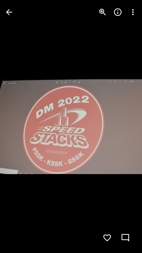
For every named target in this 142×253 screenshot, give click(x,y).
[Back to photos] (9, 12)
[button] (120, 126)
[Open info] (117, 12)
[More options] (132, 12)
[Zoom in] (102, 12)
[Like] (107, 237)
